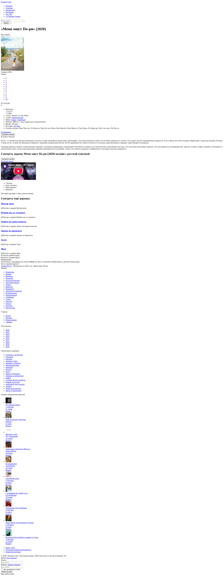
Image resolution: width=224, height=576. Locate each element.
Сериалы (9, 8)
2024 (7, 334)
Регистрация (12, 558)
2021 (7, 341)
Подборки (10, 12)
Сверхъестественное (14, 291)
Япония (9, 318)
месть (8, 372)
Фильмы (9, 6)
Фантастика (10, 308)
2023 (7, 336)
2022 (7, 338)
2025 (7, 332)
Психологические (13, 280)
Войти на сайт (7, 572)
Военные (9, 276)
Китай (8, 316)
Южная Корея (17, 118)
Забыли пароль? (14, 565)
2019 (7, 345)
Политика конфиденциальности (18, 550)
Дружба (17, 126)
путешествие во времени (15, 380)
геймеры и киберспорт (15, 376)
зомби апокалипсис (13, 388)
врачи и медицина (13, 374)
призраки (9, 357)
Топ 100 (9, 14)
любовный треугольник (15, 384)
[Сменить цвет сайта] (2, 23)
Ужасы (8, 304)
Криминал (10, 289)
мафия (8, 378)
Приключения (11, 295)
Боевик (8, 274)
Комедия (9, 287)
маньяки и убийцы (13, 363)
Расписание (10, 10)
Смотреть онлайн (8, 159)
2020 (7, 343)
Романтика (10, 272)
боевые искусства (13, 382)
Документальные (12, 283)
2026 (7, 330)
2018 (7, 347)
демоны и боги (12, 361)
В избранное (6, 132)
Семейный (21, 120)
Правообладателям (13, 552)
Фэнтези (9, 306)
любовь (9, 386)
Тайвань (9, 322)
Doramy (6, 2)
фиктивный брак (12, 365)
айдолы (9, 370)
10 (6, 99)
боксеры (9, 359)
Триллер (9, 301)
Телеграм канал (7, 161)
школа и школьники (13, 391)
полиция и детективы (14, 355)
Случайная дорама (13, 16)
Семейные (10, 297)
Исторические (11, 293)
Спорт (8, 299)
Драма (13, 120)
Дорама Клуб (6, 266)
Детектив (9, 278)
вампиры (9, 367)
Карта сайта (10, 548)
